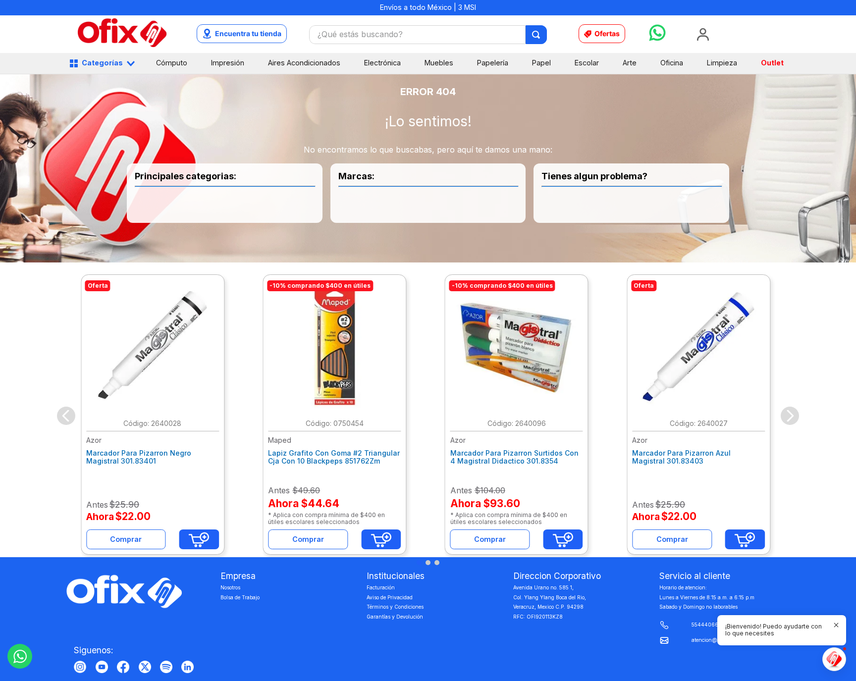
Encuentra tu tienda (248, 33)
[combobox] (428, 34)
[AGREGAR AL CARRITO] (199, 539)
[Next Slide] (790, 415)
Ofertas (607, 33)
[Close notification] (836, 625)
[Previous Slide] (66, 415)
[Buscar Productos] (536, 35)
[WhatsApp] (19, 656)
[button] (419, 562)
